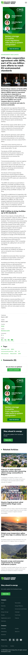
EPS (16, 351)
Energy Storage (4, 612)
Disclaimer (3, 634)
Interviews (3, 621)
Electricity (3, 606)
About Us (17, 631)
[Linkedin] (9, 340)
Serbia (2, 326)
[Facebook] (2, 340)
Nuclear (3, 615)
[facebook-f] (10, 639)
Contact (17, 628)
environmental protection (7, 351)
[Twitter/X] (5, 340)
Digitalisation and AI (6, 618)
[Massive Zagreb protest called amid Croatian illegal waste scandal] (14, 493)
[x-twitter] (13, 639)
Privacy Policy (4, 646)
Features (17, 618)
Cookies (12, 646)
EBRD (12, 349)
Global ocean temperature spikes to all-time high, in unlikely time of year (14, 534)
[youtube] (20, 639)
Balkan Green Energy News (11, 650)
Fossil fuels (17, 615)
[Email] (12, 340)
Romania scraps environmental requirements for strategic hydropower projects (12, 562)
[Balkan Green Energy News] (8, 2)
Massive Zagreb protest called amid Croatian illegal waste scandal (12, 503)
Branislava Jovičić (5, 330)
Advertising (3, 631)
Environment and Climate (10, 54)
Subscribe (8, 440)
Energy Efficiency (19, 606)
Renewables (18, 603)
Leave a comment (14, 370)
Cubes (9, 651)
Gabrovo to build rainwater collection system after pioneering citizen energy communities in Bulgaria (13, 472)
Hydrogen (17, 612)
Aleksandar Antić (5, 349)
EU (19, 351)
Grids (2, 609)
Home (2, 603)
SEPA (19, 353)
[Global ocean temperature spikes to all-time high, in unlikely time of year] (14, 524)
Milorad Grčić (13, 353)
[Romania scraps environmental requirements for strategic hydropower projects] (14, 552)
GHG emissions (5, 353)
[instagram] (17, 639)
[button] (26, 3)
